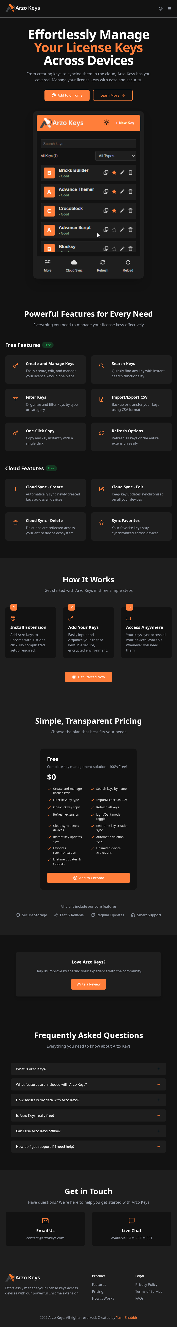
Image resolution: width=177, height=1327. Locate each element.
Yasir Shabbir (126, 1317)
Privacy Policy (146, 1284)
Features (99, 1284)
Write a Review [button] (89, 984)
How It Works (103, 1298)
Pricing (97, 1291)
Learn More (109, 95)
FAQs (139, 1298)
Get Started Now (91, 677)
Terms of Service (148, 1291)
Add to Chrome (70, 95)
